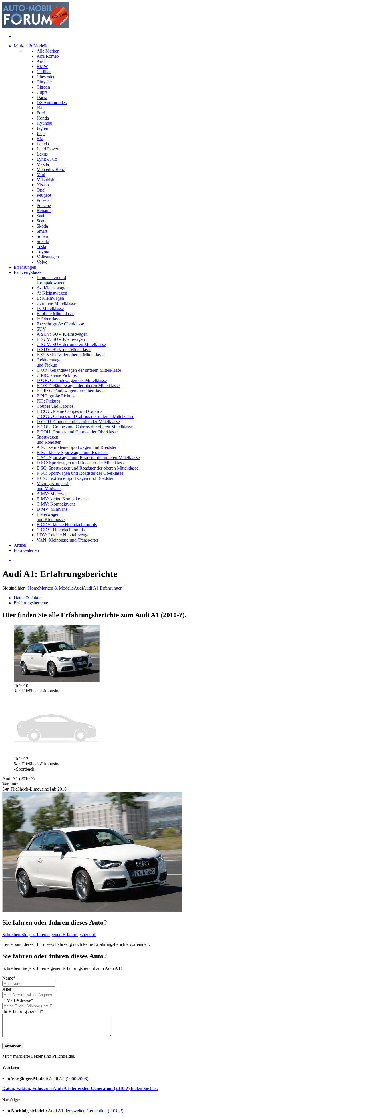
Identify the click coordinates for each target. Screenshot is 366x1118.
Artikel (20, 545)
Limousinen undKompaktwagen (51, 280)
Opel (41, 190)
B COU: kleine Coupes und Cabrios (69, 411)
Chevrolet (45, 76)
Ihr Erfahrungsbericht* (22, 1011)
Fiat (40, 107)
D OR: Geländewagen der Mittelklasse (72, 380)
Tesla (41, 246)
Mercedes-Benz (51, 169)
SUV (41, 329)
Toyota (43, 251)
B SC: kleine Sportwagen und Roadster (72, 452)
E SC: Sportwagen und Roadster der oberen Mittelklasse (87, 467)
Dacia (42, 97)
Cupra (42, 92)
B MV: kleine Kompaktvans (62, 498)
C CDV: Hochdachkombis (61, 529)
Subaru (43, 236)
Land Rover (47, 148)
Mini (41, 174)
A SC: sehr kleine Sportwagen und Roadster (76, 447)
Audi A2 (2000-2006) (68, 1078)
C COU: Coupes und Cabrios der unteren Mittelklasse (85, 416)
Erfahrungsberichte (31, 602)
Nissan (43, 184)
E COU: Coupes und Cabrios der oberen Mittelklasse (85, 426)
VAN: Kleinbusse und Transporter (67, 540)
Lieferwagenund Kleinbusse (51, 517)
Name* (8, 978)
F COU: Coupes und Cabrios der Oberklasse (77, 431)
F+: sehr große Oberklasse (60, 323)
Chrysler (44, 81)
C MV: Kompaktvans (56, 504)
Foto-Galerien (26, 550)
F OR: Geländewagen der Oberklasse (70, 390)
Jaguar (42, 128)
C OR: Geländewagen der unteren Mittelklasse (79, 370)
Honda (43, 118)
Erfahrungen (25, 267)
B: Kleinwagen (50, 298)
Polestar (44, 200)
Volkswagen (48, 256)
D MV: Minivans (52, 509)
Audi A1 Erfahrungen (102, 588)
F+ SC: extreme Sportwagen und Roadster (75, 478)
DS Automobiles (52, 102)
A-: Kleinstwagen (53, 287)
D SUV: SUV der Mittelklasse (64, 349)
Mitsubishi (46, 179)
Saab (41, 215)
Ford (41, 112)
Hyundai (44, 123)
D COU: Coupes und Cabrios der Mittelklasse (78, 421)
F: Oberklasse (49, 318)
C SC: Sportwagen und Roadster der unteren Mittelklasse (88, 457)
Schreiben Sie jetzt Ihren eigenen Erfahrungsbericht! (49, 934)
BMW (42, 66)
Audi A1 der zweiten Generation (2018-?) (85, 1110)
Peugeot (44, 195)
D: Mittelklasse (50, 308)
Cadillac (44, 71)
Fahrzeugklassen (29, 272)
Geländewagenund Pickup (50, 362)
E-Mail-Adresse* (17, 1000)
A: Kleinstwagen (52, 293)
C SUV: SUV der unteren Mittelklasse (71, 344)
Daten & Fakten (28, 597)
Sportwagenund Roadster (49, 440)
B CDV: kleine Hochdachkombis (67, 524)
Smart (42, 231)
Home (33, 588)
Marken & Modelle (31, 45)
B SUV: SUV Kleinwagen (61, 339)
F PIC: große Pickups (56, 395)
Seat (40, 220)
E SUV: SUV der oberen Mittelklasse (70, 354)
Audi (41, 61)
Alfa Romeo (48, 56)
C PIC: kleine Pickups (57, 375)
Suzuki (43, 241)
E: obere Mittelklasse (55, 313)
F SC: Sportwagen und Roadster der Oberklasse (80, 473)
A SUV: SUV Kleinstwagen (62, 334)
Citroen (43, 87)
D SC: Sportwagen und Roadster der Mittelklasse (81, 462)
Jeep (41, 133)
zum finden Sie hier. (80, 1088)
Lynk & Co (47, 159)
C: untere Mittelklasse (56, 303)
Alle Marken (48, 51)
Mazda (43, 164)
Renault (44, 210)
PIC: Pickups (48, 401)
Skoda (42, 226)
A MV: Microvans (53, 493)
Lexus (42, 154)
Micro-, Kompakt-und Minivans (53, 486)
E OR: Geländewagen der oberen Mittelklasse (78, 385)
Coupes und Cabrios (55, 406)
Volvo (42, 262)
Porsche (44, 205)
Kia (40, 138)
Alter (6, 989)
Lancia (43, 143)
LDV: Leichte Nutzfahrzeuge (63, 534)
